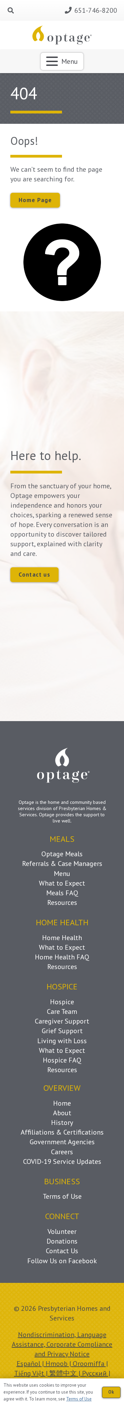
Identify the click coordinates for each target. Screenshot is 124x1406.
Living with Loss (62, 1040)
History (62, 1122)
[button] (11, 10)
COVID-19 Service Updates (62, 1161)
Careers (62, 1151)
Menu (62, 873)
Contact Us (62, 1250)
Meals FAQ (62, 892)
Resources (62, 902)
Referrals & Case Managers (62, 863)
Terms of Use (62, 1196)
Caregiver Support (62, 1021)
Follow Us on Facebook (62, 1260)
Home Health (62, 937)
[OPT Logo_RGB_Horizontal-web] (62, 35)
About (62, 1112)
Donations (62, 1241)
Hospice (62, 1001)
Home (62, 1103)
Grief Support (62, 1030)
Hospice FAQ (62, 1060)
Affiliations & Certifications (62, 1132)
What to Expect (62, 883)
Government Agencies (62, 1141)
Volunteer (62, 1231)
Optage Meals (62, 853)
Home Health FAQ (62, 957)
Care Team (62, 1011)
